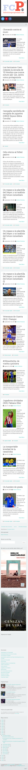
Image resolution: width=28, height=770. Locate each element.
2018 (2, 728)
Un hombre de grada (13, 486)
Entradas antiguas (23, 526)
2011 (2, 758)
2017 (2, 729)
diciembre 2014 (6, 735)
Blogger (20, 764)
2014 (2, 734)
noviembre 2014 (6, 744)
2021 (2, 723)
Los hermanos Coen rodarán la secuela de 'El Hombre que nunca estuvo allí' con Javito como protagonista (13, 72)
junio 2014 (5, 750)
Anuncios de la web (5, 660)
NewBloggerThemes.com (20, 765)
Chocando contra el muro (12, 30)
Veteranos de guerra (7, 355)
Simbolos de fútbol (5, 675)
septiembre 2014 (6, 746)
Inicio (15, 526)
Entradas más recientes (6, 526)
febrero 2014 (5, 752)
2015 (2, 732)
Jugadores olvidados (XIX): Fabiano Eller (13, 401)
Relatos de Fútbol (5, 674)
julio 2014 (5, 749)
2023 (2, 720)
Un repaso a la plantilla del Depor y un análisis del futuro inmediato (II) (14, 235)
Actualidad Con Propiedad (7, 652)
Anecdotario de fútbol (6, 655)
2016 (2, 731)
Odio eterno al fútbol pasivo (12, 153)
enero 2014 (5, 753)
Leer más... (17, 713)
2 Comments (17, 225)
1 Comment (6, 146)
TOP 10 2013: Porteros (10, 692)
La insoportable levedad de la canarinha (10, 449)
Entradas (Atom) (10, 529)
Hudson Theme (7, 765)
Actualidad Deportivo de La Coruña (8, 654)
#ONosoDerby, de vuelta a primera (11, 362)
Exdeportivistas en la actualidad (8, 663)
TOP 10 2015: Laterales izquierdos (13, 684)
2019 (2, 726)
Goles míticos (4, 666)
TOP (26, 768)
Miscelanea (3, 669)
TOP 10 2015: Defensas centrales (13, 699)
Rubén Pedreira (20, 34)
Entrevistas (3, 661)
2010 (2, 760)
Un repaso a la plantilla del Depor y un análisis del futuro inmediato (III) (14, 193)
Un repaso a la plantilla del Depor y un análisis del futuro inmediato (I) (14, 277)
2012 (2, 757)
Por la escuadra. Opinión (8, 61)
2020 (2, 724)
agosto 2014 (5, 747)
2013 (2, 755)
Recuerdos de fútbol (5, 672)
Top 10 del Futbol (4, 677)
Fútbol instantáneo (5, 664)
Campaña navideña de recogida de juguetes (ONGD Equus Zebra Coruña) (13, 114)
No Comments (17, 61)
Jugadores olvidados (7, 440)
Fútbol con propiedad (10, 764)
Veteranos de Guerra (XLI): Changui (13, 317)
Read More (21, 58)
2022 (2, 721)
